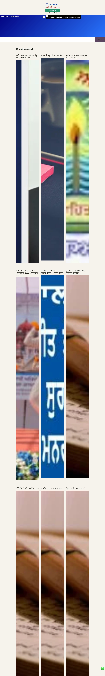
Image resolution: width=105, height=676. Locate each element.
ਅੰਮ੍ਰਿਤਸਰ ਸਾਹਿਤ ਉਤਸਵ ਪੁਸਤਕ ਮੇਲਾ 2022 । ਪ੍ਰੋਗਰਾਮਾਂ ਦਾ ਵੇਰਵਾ (27, 273)
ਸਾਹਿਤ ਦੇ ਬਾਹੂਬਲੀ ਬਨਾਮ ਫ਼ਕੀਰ (52, 55)
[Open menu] (44, 17)
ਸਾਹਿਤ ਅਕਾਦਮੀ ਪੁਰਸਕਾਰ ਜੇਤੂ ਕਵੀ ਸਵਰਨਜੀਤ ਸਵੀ (26, 56)
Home (2, 16)
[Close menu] (47, 16)
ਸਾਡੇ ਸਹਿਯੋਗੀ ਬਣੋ (52, 10)
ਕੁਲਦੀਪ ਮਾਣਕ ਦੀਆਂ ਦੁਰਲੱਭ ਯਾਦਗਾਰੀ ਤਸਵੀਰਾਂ (75, 272)
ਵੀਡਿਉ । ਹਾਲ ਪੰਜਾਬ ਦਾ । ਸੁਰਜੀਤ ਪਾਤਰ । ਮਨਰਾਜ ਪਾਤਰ (52, 272)
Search (99, 39)
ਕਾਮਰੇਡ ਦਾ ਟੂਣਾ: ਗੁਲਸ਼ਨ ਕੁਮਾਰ (51, 488)
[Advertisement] (52, 27)
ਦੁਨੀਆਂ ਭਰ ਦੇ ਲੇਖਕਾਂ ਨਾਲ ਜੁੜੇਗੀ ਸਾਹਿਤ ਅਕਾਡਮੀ (77, 56)
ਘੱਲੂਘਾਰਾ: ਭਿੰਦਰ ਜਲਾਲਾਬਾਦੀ (75, 488)
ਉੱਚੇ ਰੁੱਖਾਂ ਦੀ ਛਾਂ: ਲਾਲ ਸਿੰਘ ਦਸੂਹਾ (27, 488)
